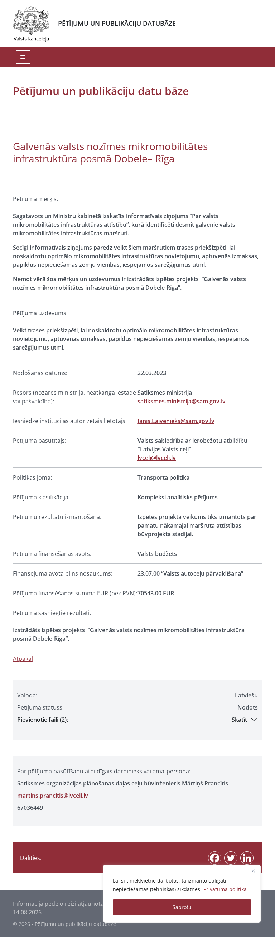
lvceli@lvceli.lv (157, 458)
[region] (182, 894)
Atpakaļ (23, 659)
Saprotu (182, 907)
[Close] (253, 870)
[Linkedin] (247, 858)
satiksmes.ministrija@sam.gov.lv (182, 401)
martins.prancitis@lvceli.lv (52, 795)
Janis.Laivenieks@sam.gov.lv (176, 421)
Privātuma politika (225, 889)
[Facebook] (214, 858)
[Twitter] (230, 858)
